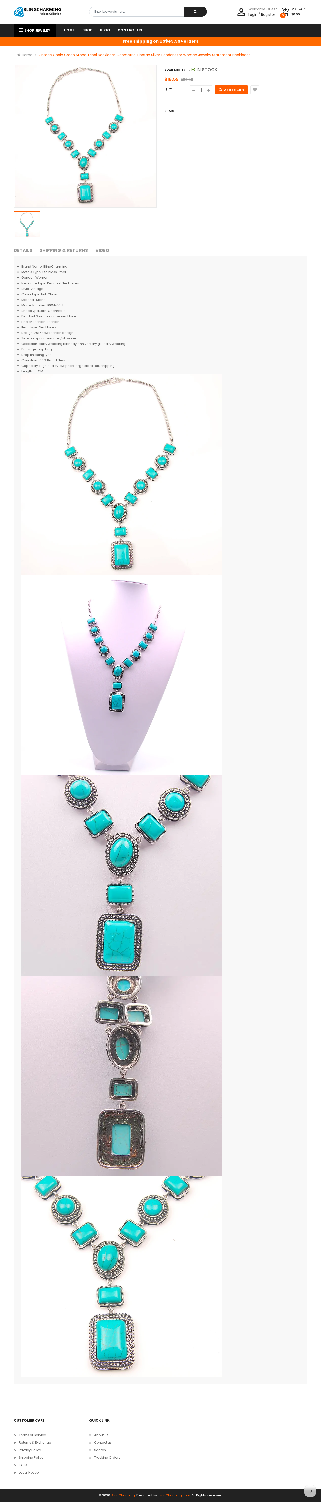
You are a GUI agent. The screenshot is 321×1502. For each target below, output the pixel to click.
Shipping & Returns (64, 250)
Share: (169, 110)
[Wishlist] (254, 89)
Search (100, 1450)
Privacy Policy (30, 1450)
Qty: (168, 89)
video (102, 250)
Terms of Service (32, 1435)
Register (268, 14)
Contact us (103, 1442)
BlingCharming (123, 1495)
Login (252, 14)
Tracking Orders (107, 1457)
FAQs (23, 1465)
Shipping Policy (31, 1457)
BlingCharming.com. (174, 1495)
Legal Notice (29, 1472)
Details (23, 250)
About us (101, 1435)
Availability (174, 70)
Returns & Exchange (35, 1442)
